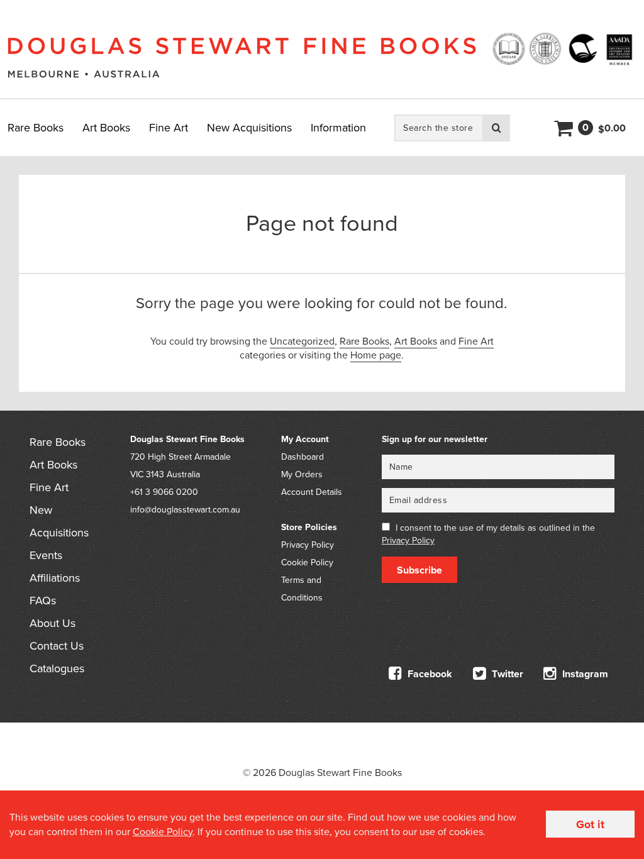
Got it (590, 824)
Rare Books (36, 128)
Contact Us (57, 646)
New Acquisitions (249, 128)
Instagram (584, 674)
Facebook (428, 674)
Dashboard (302, 457)
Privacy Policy (307, 545)
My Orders (302, 474)
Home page (375, 355)
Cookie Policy (307, 562)
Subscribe (419, 570)
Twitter (506, 674)
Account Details (311, 492)
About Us (52, 623)
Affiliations (55, 578)
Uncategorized (302, 341)
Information (338, 128)
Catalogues (57, 668)
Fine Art (168, 128)
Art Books (106, 128)
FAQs (43, 600)
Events (46, 555)
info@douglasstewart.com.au (185, 509)
